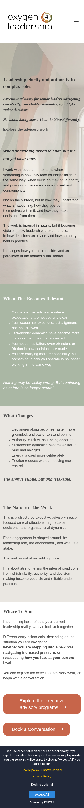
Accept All (42, 794)
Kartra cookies (53, 770)
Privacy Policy (42, 776)
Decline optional (42, 784)
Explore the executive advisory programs (42, 704)
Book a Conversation (33, 729)
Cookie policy (31, 770)
